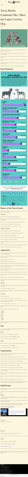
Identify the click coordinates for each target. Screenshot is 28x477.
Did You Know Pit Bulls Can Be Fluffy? (6, 446)
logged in (5, 421)
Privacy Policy (2, 476)
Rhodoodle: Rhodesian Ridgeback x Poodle (6, 471)
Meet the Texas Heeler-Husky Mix (8, 406)
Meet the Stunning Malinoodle (5, 469)
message (15, 413)
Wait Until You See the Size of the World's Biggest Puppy (8, 441)
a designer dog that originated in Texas (11, 216)
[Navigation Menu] (2, 5)
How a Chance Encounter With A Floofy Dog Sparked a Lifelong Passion (10, 433)
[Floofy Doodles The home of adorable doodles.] (14, 2)
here (13, 412)
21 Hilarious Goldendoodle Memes (5, 467)
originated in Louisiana (17, 230)
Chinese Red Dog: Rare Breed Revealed (6, 473)
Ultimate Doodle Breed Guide (4, 466)
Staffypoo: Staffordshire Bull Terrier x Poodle (7, 470)
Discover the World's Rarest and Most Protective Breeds (8, 443)
